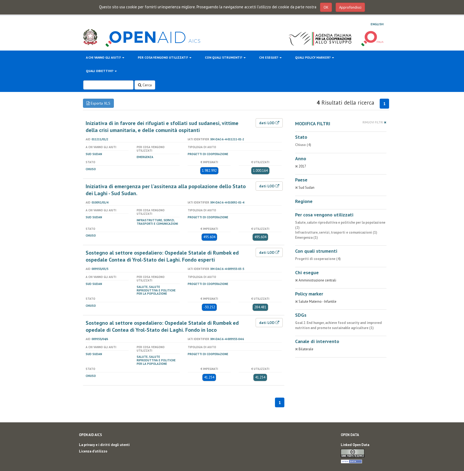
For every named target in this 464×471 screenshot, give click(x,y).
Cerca (147, 85)
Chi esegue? (269, 57)
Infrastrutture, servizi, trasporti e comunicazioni (157, 222)
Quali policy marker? (313, 57)
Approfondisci (350, 7)
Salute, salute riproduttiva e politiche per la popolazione (156, 290)
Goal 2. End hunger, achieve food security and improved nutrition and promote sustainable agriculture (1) (338, 325)
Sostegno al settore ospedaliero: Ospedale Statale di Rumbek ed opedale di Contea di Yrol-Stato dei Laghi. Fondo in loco (162, 326)
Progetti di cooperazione (208, 154)
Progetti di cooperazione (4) (318, 258)
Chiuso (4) (303, 144)
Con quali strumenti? (224, 57)
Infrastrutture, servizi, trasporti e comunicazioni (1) (336, 232)
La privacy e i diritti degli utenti (104, 445)
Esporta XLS (100, 103)
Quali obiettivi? (100, 71)
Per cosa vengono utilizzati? (163, 57)
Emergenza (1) (306, 237)
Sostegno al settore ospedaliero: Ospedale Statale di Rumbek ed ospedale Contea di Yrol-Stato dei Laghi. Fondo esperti (162, 256)
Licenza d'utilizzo (93, 451)
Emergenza (145, 157)
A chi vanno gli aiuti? (104, 57)
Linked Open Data (355, 445)
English (377, 24)
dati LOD (267, 122)
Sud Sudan (94, 154)
